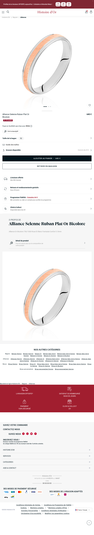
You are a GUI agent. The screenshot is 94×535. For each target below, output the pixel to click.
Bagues (15, 17)
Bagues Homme (28, 354)
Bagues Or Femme (36, 356)
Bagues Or (38, 354)
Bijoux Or (33, 364)
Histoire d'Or (6, 17)
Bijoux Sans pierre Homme (77, 364)
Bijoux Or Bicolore (57, 366)
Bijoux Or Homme (44, 366)
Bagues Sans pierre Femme (66, 354)
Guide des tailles (12, 145)
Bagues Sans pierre (49, 354)
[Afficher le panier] (91, 12)
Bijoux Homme (23, 364)
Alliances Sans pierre (52, 359)
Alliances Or (40, 359)
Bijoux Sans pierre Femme (59, 364)
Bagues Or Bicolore (64, 356)
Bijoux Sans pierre (43, 364)
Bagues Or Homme (50, 356)
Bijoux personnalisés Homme (64, 369)
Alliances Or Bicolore (67, 361)
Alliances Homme (29, 359)
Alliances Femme (16, 359)
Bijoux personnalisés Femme (44, 369)
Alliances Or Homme (52, 361)
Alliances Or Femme (37, 361)
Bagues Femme (17, 354)
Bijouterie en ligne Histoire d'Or (10, 384)
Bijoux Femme (12, 364)
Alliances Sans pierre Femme (70, 359)
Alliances (23, 17)
